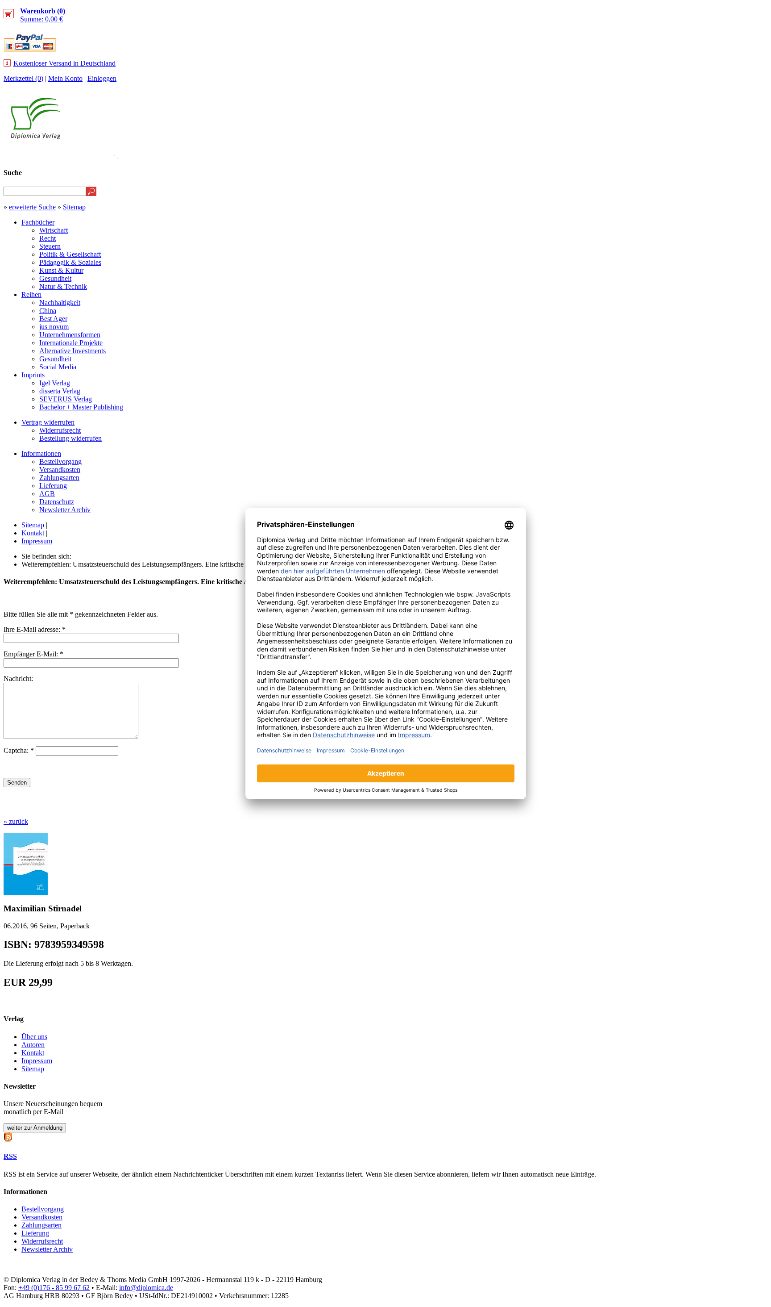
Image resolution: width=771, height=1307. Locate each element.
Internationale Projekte (71, 343)
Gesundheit (55, 278)
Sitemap (74, 207)
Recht (47, 238)
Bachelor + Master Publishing (81, 407)
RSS (10, 1156)
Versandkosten (59, 469)
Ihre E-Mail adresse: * (35, 629)
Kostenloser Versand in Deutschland (64, 63)
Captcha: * (20, 750)
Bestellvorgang (60, 461)
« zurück (16, 821)
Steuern (50, 246)
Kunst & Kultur (61, 270)
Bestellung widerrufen (70, 438)
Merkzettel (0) (23, 78)
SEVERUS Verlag (65, 399)
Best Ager (53, 318)
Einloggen (101, 78)
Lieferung (53, 485)
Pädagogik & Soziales (70, 262)
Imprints (33, 375)
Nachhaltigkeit (59, 302)
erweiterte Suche (32, 207)
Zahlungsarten (59, 477)
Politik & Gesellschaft (70, 254)
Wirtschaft (53, 230)
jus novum (54, 326)
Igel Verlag (54, 383)
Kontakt (32, 533)
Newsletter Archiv (65, 510)
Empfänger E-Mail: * (33, 654)
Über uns (34, 1036)
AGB (47, 493)
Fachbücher (37, 222)
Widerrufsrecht (60, 430)
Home (751, 154)
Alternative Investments (72, 351)
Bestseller (599, 154)
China (47, 310)
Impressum (36, 541)
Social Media (57, 367)
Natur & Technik (63, 286)
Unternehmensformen (69, 334)
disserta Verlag (59, 391)
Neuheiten (545, 154)
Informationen (41, 453)
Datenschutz (56, 501)
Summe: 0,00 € (42, 15)
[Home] (35, 137)
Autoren (33, 1044)
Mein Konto (65, 78)
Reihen (31, 294)
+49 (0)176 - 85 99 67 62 (54, 1287)
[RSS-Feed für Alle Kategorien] (8, 1136)
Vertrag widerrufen (48, 422)
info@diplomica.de (146, 1287)
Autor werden (701, 154)
